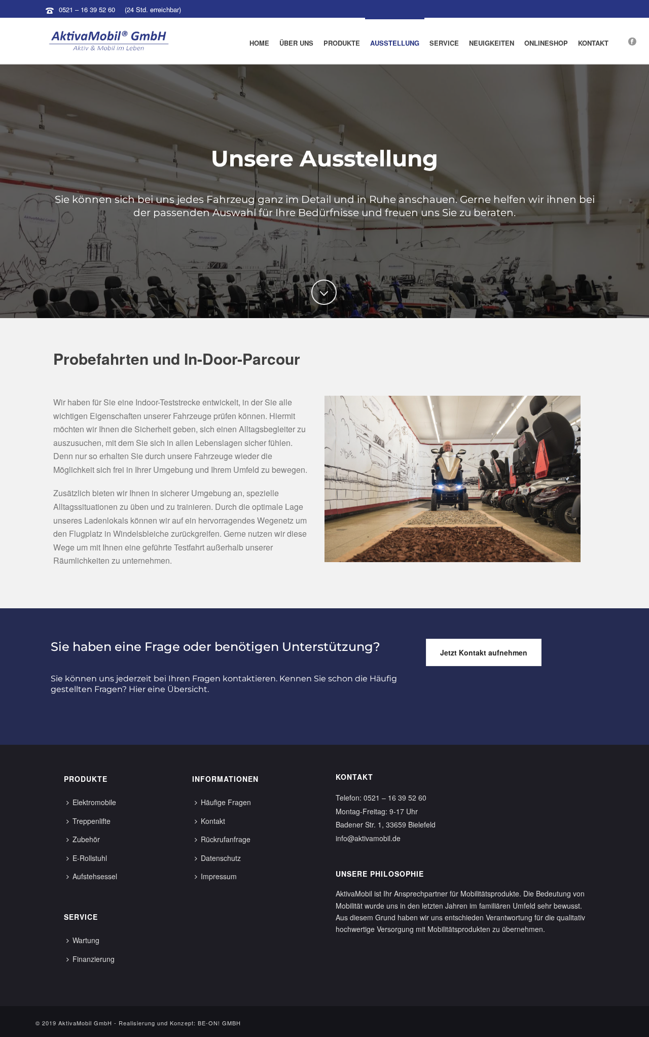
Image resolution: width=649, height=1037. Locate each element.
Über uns (296, 43)
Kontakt (593, 43)
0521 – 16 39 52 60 (87, 9)
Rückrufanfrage (225, 839)
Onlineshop (546, 43)
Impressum (219, 876)
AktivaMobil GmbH (85, 1023)
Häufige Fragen (226, 802)
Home (259, 43)
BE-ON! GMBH (219, 1023)
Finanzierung (94, 959)
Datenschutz (221, 858)
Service (444, 43)
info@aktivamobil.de (368, 838)
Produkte (341, 43)
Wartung (86, 940)
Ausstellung (394, 43)
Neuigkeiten (491, 43)
